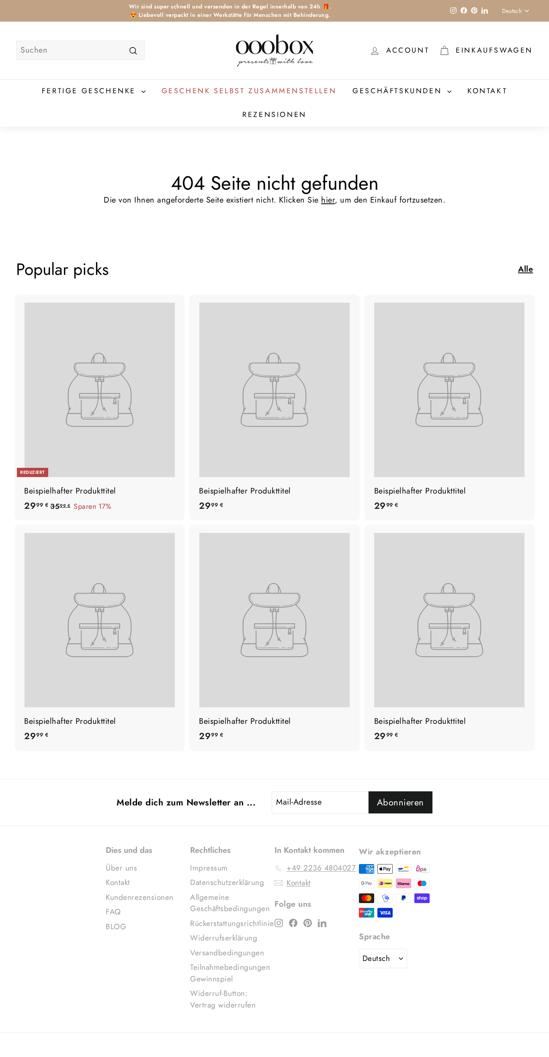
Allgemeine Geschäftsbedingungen (230, 903)
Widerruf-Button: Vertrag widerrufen (223, 999)
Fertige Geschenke (90, 91)
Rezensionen (274, 114)
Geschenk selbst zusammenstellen (249, 91)
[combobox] (80, 50)
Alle (525, 269)
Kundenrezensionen (140, 897)
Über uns (121, 867)
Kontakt (487, 91)
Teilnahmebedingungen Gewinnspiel (230, 973)
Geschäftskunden (398, 91)
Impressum (209, 867)
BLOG (116, 926)
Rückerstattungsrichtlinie (232, 923)
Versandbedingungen (227, 952)
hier (328, 200)
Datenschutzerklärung (227, 882)
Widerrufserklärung (223, 937)
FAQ (113, 911)
